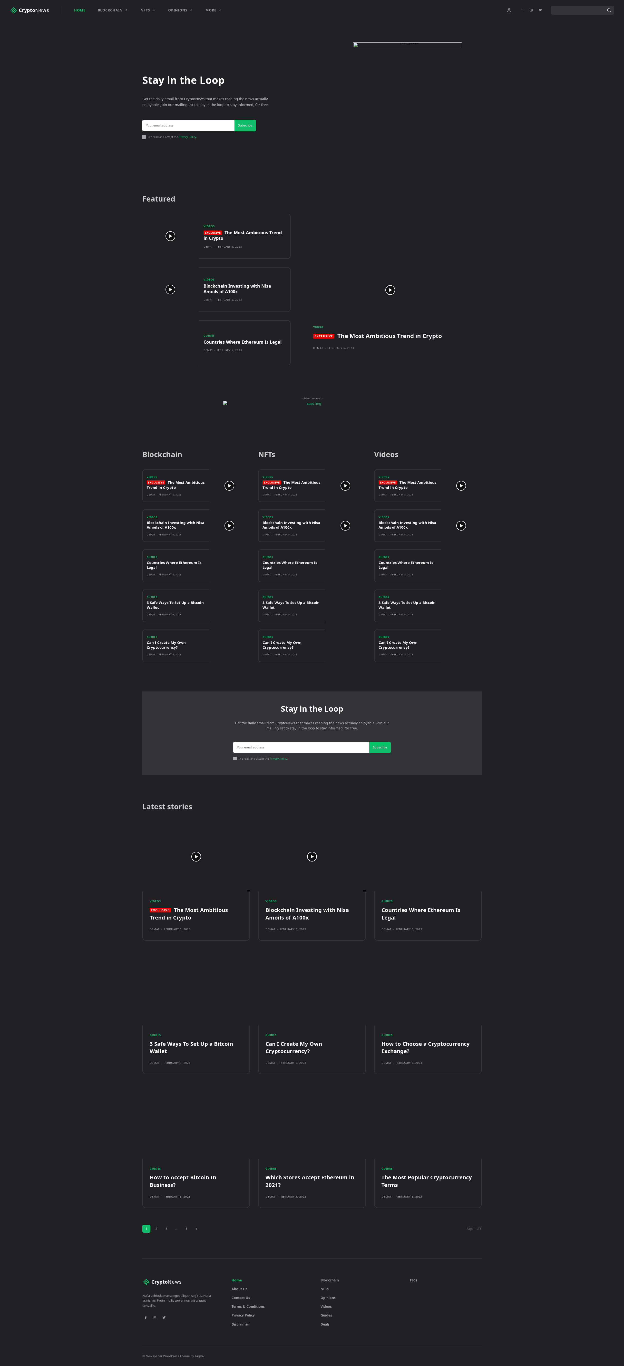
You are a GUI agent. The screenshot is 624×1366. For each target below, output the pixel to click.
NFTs (325, 1289)
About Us (239, 1289)
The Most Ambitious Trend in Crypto (243, 235)
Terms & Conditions (248, 1306)
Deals (325, 1324)
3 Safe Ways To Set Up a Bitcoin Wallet (175, 605)
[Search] (609, 10)
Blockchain (330, 1280)
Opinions (328, 1297)
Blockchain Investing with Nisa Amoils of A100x (237, 288)
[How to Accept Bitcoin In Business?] (196, 1124)
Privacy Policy (187, 137)
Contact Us (241, 1297)
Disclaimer (240, 1324)
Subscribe (245, 125)
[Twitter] (540, 10)
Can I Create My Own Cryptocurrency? (166, 645)
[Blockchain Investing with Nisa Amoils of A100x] (170, 289)
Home (237, 1280)
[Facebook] (522, 10)
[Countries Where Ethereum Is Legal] (170, 342)
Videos (209, 226)
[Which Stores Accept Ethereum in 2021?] (312, 1124)
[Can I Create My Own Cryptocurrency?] (229, 646)
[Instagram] (531, 10)
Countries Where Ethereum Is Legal (243, 342)
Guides (209, 335)
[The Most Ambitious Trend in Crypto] (170, 236)
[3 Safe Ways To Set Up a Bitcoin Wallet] (229, 606)
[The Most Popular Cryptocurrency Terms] (428, 1124)
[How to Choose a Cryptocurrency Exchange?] (428, 990)
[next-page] (196, 1229)
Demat (208, 246)
